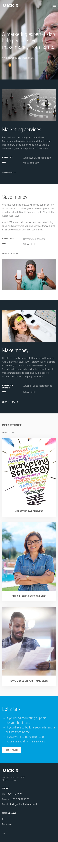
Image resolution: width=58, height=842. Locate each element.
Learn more (7, 172)
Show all (6, 432)
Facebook (7, 824)
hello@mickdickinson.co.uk (20, 57)
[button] (54, 5)
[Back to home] (10, 5)
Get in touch (12, 750)
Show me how (8, 253)
